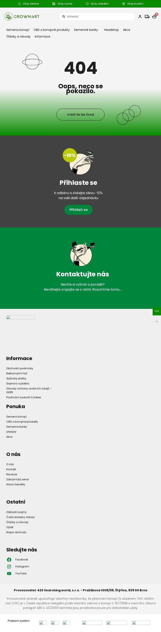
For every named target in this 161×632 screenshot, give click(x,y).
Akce (126, 30)
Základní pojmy (16, 512)
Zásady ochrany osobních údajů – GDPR (29, 390)
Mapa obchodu (16, 532)
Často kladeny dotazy (20, 517)
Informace (42, 36)
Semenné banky (86, 30)
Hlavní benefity (15, 484)
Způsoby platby (16, 378)
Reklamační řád (16, 373)
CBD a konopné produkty (52, 30)
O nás (10, 464)
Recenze (11, 474)
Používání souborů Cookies (23, 397)
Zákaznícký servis (17, 479)
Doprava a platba (17, 383)
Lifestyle (11, 432)
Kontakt (11, 469)
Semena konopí (17, 30)
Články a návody (18, 36)
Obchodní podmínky (19, 368)
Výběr (9, 527)
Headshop (111, 30)
